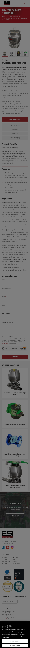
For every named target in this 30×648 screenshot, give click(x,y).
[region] (15, 634)
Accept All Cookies (15, 645)
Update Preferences (15, 641)
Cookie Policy (5, 637)
